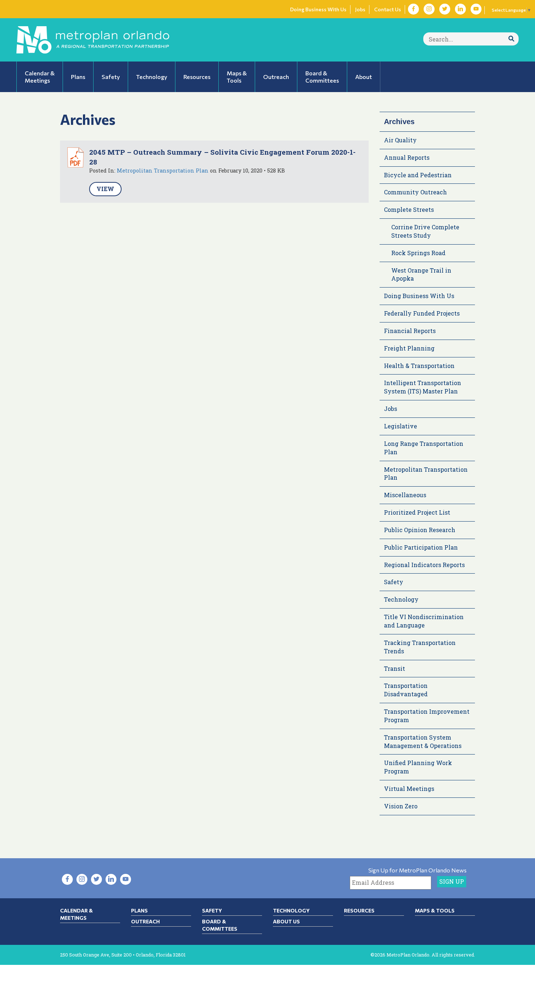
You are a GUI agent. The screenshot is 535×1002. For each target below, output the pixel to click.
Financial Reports (410, 330)
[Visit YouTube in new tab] (476, 9)
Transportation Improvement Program (426, 716)
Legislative (400, 426)
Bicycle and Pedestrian (418, 175)
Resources (359, 910)
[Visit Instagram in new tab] (429, 9)
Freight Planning (409, 348)
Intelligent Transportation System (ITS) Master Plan (422, 387)
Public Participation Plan (421, 547)
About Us (286, 921)
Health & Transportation (419, 365)
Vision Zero (400, 806)
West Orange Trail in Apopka (421, 274)
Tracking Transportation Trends (420, 647)
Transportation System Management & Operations (422, 741)
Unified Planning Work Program (418, 767)
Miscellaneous (405, 495)
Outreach (145, 921)
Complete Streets (409, 209)
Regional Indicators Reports (424, 565)
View (105, 189)
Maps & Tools (435, 910)
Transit (394, 668)
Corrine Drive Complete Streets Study (425, 231)
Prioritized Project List (417, 512)
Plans (139, 910)
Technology (401, 599)
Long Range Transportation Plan (423, 448)
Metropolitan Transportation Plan (163, 170)
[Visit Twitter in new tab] (444, 9)
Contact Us (387, 9)
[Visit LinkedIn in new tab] (460, 9)
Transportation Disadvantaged (406, 690)
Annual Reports (406, 157)
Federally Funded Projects (422, 313)
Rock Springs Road (418, 253)
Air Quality (400, 140)
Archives (399, 122)
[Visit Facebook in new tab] (413, 9)
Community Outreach (415, 192)
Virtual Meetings (409, 788)
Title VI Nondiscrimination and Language (424, 621)
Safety (393, 582)
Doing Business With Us (318, 9)
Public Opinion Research (419, 530)
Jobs (360, 9)
